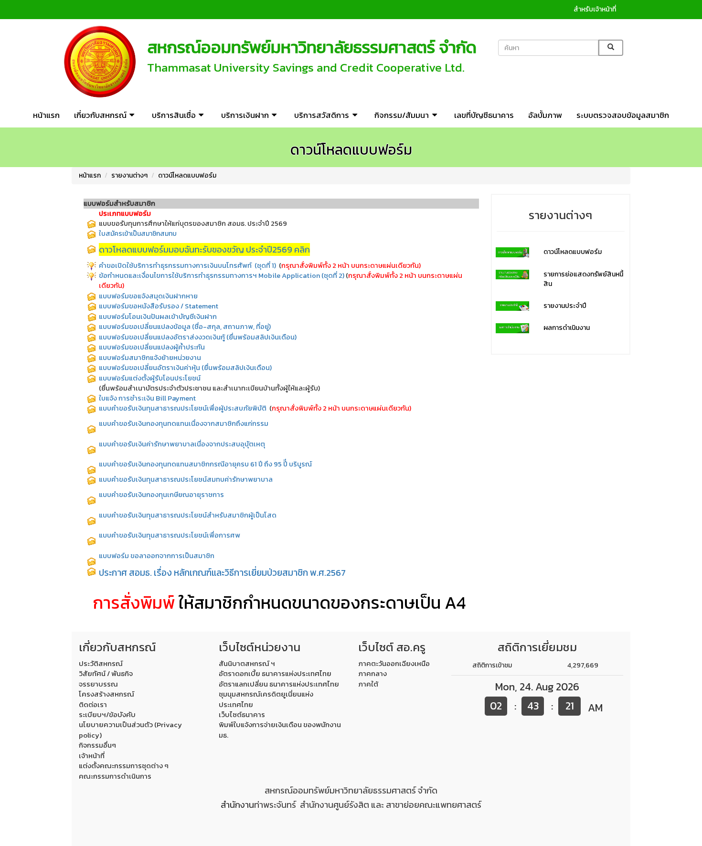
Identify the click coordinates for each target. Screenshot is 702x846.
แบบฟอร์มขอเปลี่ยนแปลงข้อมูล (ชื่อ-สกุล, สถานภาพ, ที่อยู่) (185, 326)
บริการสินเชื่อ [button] (174, 115)
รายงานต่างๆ (129, 175)
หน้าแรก (46, 115)
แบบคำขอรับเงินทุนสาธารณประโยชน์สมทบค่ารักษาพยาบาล (186, 479)
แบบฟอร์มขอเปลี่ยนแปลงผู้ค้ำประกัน (152, 347)
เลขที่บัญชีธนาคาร (484, 115)
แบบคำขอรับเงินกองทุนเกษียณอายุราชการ (161, 494)
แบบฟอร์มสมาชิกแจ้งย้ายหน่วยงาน (150, 357)
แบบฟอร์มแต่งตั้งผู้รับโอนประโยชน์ (150, 378)
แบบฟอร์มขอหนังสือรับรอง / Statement (158, 306)
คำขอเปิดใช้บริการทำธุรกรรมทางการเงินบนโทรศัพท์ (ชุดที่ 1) (187, 265)
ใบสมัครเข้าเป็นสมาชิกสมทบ (138, 234)
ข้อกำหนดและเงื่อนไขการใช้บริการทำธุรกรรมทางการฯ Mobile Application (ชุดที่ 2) (221, 275)
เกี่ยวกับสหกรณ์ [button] (100, 115)
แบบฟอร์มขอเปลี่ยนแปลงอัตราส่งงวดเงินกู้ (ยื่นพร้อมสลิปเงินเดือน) (198, 337)
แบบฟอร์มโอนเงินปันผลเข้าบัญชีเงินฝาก (158, 316)
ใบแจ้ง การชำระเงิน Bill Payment (147, 398)
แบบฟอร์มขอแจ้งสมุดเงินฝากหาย (148, 296)
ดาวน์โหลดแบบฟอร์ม (187, 175)
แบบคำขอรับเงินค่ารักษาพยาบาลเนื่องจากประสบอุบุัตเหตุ (182, 444)
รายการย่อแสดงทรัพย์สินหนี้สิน (583, 279)
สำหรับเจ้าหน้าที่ (595, 9)
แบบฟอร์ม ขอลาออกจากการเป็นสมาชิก (157, 555)
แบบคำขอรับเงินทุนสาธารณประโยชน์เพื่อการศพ (169, 535)
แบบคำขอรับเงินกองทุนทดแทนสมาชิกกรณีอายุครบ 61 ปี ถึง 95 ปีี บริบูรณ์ (205, 464)
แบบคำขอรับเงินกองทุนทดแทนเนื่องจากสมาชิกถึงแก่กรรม (184, 423)
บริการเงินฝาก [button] (245, 115)
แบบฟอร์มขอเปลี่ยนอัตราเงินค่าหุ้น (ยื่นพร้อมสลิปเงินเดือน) (185, 367)
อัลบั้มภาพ (545, 115)
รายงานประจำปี (564, 306)
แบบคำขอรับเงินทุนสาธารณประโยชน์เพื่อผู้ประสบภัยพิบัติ (183, 408)
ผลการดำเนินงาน (566, 328)
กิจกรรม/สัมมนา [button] (401, 115)
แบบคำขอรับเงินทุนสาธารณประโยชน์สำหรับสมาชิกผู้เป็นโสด (188, 515)
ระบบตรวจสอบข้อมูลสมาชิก (622, 115)
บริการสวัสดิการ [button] (321, 115)
